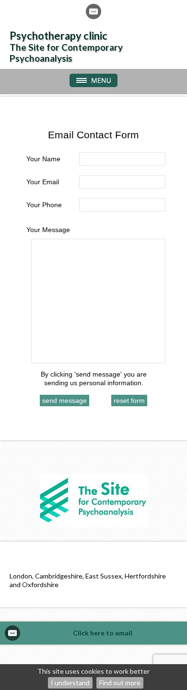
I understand (70, 683)
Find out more (119, 683)
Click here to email (102, 633)
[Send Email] (93, 11)
